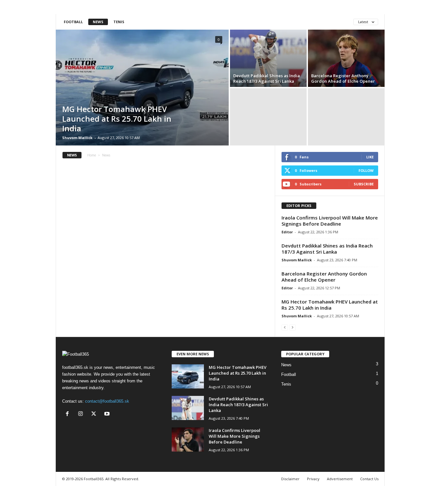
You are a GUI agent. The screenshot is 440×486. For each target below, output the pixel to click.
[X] (95, 414)
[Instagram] (82, 414)
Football (73, 21)
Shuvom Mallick (77, 137)
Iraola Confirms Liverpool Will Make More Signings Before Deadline (330, 220)
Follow (366, 170)
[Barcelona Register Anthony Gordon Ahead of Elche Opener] (346, 58)
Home (91, 155)
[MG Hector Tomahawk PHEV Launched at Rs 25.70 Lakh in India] (142, 87)
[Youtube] (108, 414)
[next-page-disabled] (292, 327)
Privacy (313, 478)
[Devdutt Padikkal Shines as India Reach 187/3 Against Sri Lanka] (268, 58)
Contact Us (369, 478)
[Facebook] (68, 414)
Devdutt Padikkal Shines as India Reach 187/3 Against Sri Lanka (266, 78)
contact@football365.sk (107, 401)
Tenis (118, 21)
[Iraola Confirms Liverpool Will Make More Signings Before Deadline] (188, 439)
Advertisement (340, 478)
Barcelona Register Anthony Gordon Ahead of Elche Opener (343, 78)
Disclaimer (290, 478)
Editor (287, 231)
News (98, 21)
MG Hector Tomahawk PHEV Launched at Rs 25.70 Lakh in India (116, 119)
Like (370, 156)
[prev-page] (285, 327)
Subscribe (364, 184)
